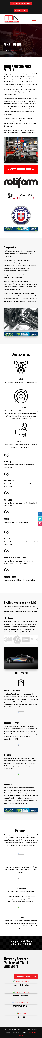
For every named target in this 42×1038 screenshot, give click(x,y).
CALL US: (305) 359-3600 (21, 3)
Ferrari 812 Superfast (21, 984)
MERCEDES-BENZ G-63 (21, 1006)
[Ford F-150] (21, 1013)
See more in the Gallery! (26, 976)
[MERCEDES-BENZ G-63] (21, 1003)
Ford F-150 (21, 1016)
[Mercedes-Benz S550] (21, 992)
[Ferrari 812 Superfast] (21, 981)
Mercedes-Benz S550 (21, 995)
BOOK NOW (20, 10)
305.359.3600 (24, 944)
